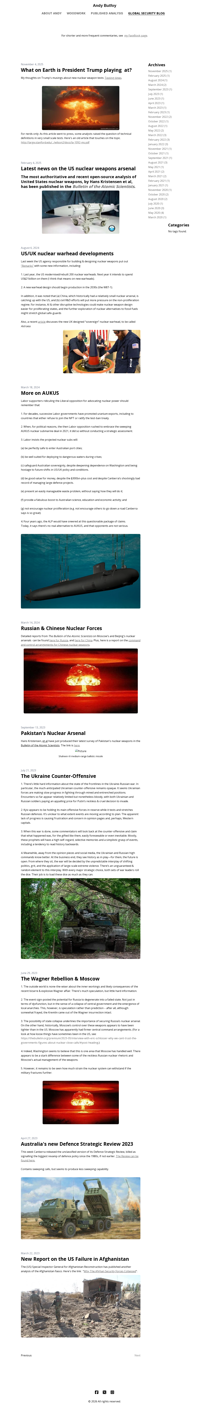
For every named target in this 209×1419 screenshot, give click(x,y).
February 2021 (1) (159, 181)
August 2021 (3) (157, 162)
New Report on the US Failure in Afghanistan (75, 1259)
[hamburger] (6, 5)
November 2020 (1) (160, 190)
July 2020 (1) (155, 203)
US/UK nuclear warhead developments (67, 253)
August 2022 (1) (157, 126)
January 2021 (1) (158, 185)
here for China (83, 640)
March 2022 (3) (157, 135)
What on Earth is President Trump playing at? (76, 70)
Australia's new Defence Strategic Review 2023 (77, 1144)
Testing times (113, 78)
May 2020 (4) (156, 213)
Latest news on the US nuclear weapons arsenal (78, 168)
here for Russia (58, 640)
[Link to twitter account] (104, 1392)
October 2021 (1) (158, 153)
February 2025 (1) (159, 75)
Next (137, 1355)
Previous (26, 1355)
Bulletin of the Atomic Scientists (103, 186)
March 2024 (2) (157, 85)
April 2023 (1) (156, 103)
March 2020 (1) (157, 217)
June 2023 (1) (156, 98)
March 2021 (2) (157, 176)
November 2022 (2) (160, 117)
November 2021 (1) (160, 149)
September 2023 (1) (160, 89)
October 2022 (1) (158, 121)
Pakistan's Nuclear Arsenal (53, 733)
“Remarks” (27, 266)
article (42, 322)
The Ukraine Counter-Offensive (58, 776)
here (77, 745)
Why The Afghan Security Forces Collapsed (110, 1271)
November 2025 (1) (160, 71)
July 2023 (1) (155, 94)
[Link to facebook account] (97, 1392)
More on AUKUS (40, 393)
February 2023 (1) (159, 112)
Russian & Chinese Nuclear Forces (61, 628)
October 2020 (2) (158, 194)
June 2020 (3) (156, 208)
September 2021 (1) (160, 158)
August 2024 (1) (157, 80)
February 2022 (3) (159, 139)
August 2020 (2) (157, 199)
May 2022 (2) (156, 130)
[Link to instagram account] (112, 1392)
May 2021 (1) (156, 167)
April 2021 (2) (156, 171)
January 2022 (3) (158, 144)
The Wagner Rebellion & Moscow (60, 978)
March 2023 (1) (157, 107)
